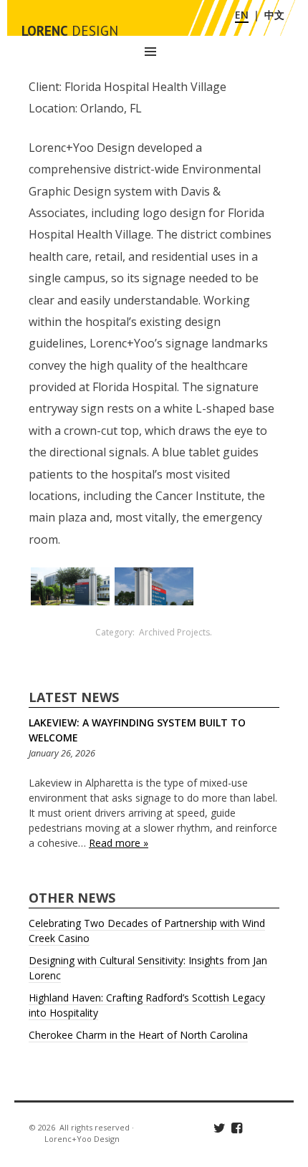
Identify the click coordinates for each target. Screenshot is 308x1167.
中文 (274, 14)
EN (242, 14)
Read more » (118, 843)
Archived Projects (174, 632)
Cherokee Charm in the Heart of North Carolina (138, 1035)
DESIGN (69, 30)
